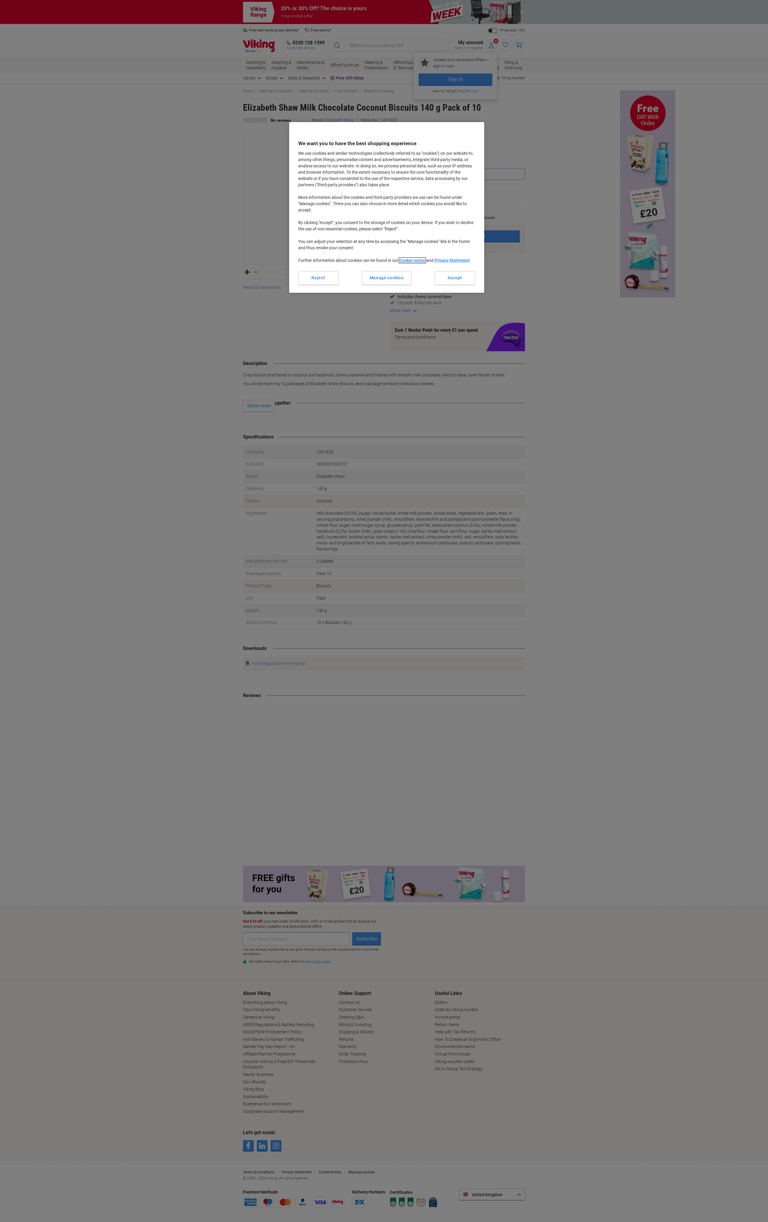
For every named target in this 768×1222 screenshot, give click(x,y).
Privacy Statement (452, 260)
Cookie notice (412, 260)
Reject (318, 277)
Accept (455, 277)
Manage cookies (387, 277)
